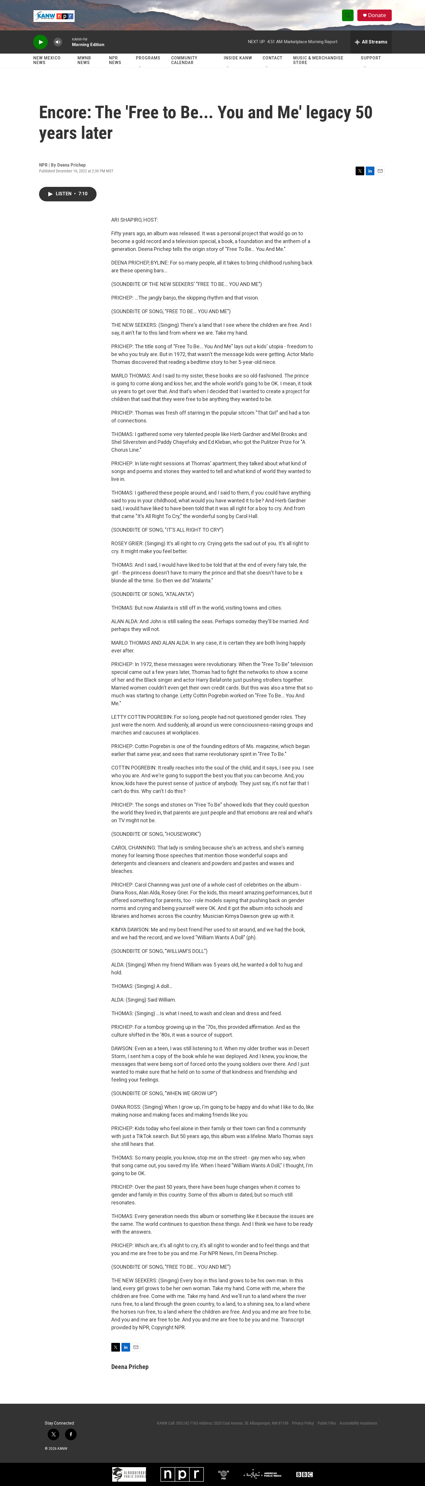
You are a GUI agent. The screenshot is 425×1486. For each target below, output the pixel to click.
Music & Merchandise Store (318, 60)
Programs (148, 58)
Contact (272, 58)
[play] (40, 42)
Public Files (327, 1423)
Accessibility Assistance (358, 1423)
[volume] (58, 42)
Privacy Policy (303, 1423)
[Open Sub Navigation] (140, 67)
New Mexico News (47, 60)
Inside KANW (238, 58)
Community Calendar (184, 60)
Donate (377, 15)
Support (371, 58)
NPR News (115, 60)
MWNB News (84, 60)
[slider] (67, 42)
